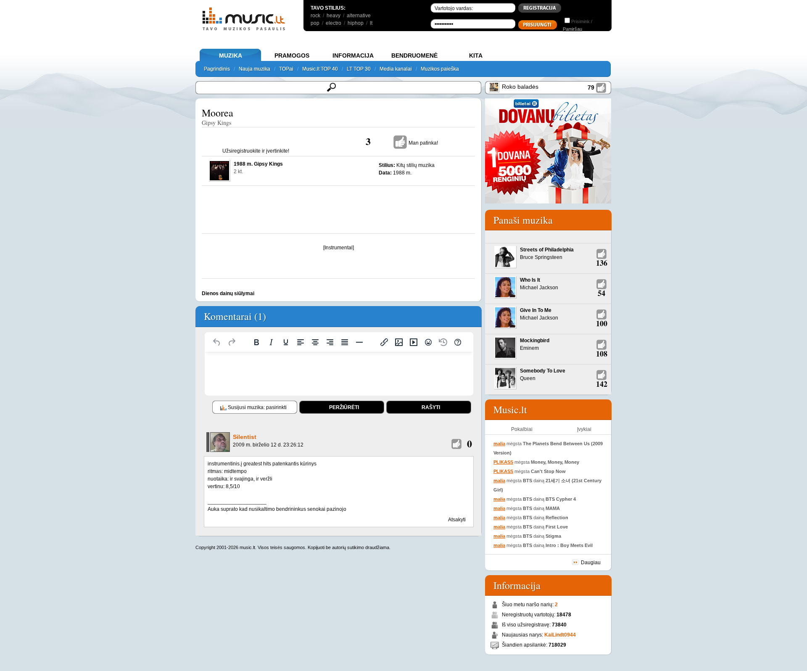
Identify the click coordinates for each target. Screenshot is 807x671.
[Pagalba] (458, 342)
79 (591, 87)
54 (601, 293)
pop (315, 23)
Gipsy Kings (216, 123)
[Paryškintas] (256, 342)
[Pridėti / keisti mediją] (413, 342)
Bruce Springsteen (541, 257)
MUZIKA (230, 55)
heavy (333, 15)
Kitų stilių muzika (415, 165)
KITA (476, 55)
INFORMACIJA (353, 55)
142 (601, 383)
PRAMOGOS (291, 55)
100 (601, 323)
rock (315, 15)
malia (499, 443)
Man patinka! (423, 143)
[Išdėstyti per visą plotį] (345, 342)
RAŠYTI (431, 407)
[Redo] (231, 342)
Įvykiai (584, 429)
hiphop (356, 23)
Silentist (244, 436)
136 (601, 262)
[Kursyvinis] (271, 342)
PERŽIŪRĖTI (344, 407)
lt (371, 23)
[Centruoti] (315, 342)
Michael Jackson (539, 288)
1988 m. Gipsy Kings (258, 164)
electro (333, 23)
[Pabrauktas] (286, 342)
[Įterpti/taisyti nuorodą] (384, 342)
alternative (359, 15)
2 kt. (238, 171)
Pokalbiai (522, 429)
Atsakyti (457, 520)
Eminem (529, 348)
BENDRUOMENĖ (414, 55)
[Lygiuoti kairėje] (300, 342)
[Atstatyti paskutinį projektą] (443, 342)
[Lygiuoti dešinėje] (330, 342)
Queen (527, 378)
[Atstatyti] (217, 342)
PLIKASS (503, 462)
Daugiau (591, 562)
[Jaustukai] (428, 342)
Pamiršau (572, 29)
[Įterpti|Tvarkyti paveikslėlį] (399, 342)
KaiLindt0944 (560, 635)
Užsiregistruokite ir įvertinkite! (255, 151)
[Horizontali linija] (359, 342)
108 (601, 353)
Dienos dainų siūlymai (228, 293)
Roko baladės (520, 86)
